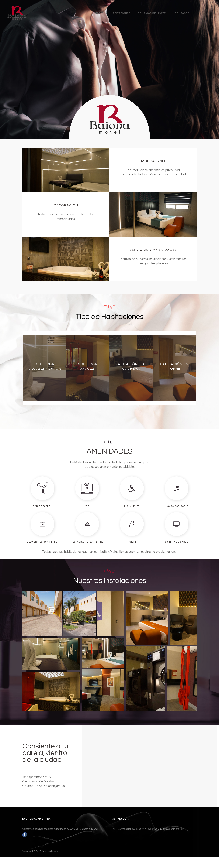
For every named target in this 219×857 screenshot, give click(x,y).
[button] (42, 613)
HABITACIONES (120, 13)
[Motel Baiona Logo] (17, 13)
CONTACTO (182, 13)
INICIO (99, 13)
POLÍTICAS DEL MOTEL (152, 13)
